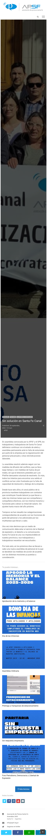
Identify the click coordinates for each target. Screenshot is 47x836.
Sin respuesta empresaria (13, 741)
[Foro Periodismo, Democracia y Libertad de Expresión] (23, 746)
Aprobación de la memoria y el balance (18, 601)
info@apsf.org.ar (12, 823)
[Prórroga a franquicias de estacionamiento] (23, 677)
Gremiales (12, 417)
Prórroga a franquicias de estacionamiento (20, 706)
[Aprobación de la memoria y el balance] (23, 572)
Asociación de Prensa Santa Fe (17, 814)
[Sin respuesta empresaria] (23, 711)
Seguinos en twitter (13, 826)
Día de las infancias (10, 636)
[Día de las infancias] (23, 607)
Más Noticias (24, 789)
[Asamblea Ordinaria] (23, 642)
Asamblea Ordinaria (10, 671)
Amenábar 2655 (12, 816)
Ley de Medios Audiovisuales (24, 417)
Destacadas (6, 417)
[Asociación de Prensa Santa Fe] (23, 6)
